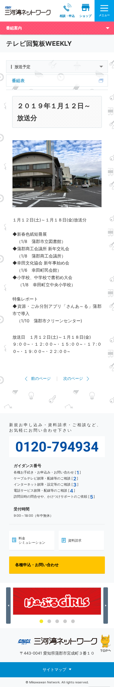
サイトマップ (54, 669)
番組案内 (14, 27)
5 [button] (73, 621)
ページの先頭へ (105, 643)
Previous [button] (9, 605)
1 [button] (41, 621)
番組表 (18, 80)
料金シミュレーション (32, 540)
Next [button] (106, 605)
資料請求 (74, 540)
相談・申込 (67, 16)
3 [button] (57, 621)
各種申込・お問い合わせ (37, 564)
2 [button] (49, 621)
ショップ (85, 16)
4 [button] (65, 621)
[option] (57, 601)
